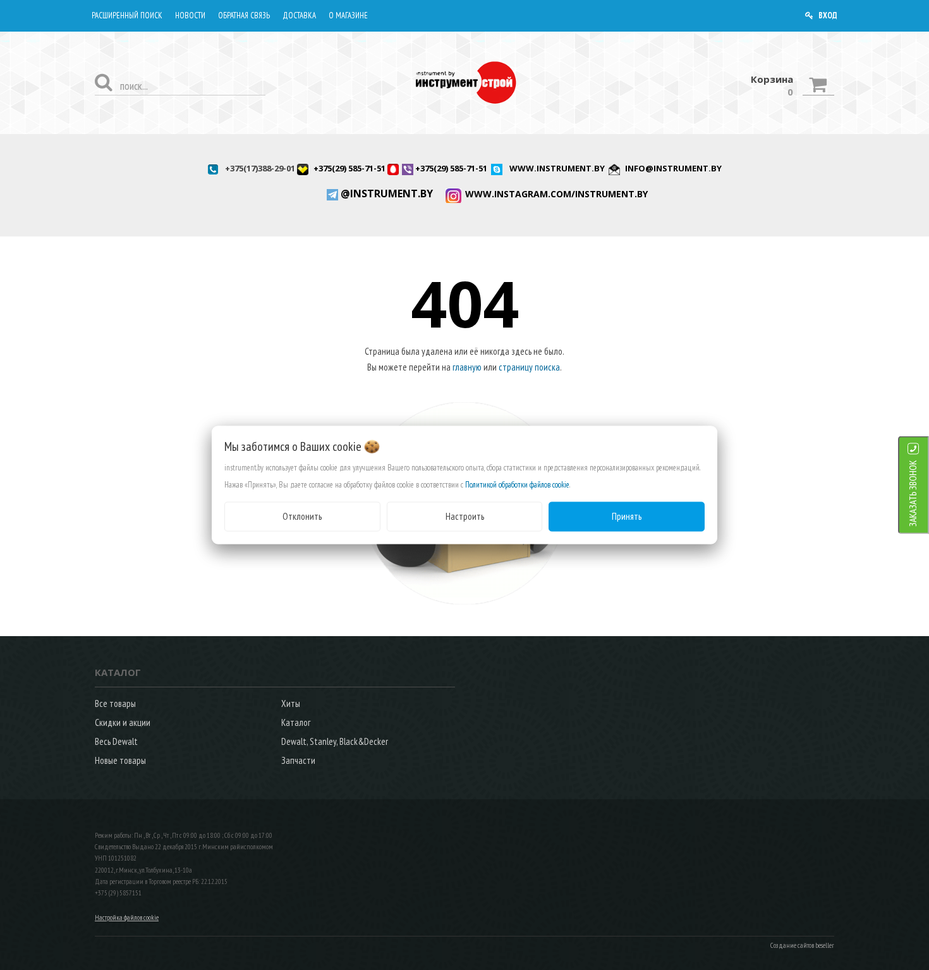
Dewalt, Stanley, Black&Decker (334, 741)
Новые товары (120, 760)
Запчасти (298, 760)
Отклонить (302, 516)
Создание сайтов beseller (802, 945)
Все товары (115, 703)
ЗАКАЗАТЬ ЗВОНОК (913, 493)
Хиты (290, 703)
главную (467, 367)
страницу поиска (529, 367)
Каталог (295, 722)
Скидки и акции (122, 722)
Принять (626, 516)
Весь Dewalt (116, 741)
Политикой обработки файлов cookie (517, 484)
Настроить (465, 516)
